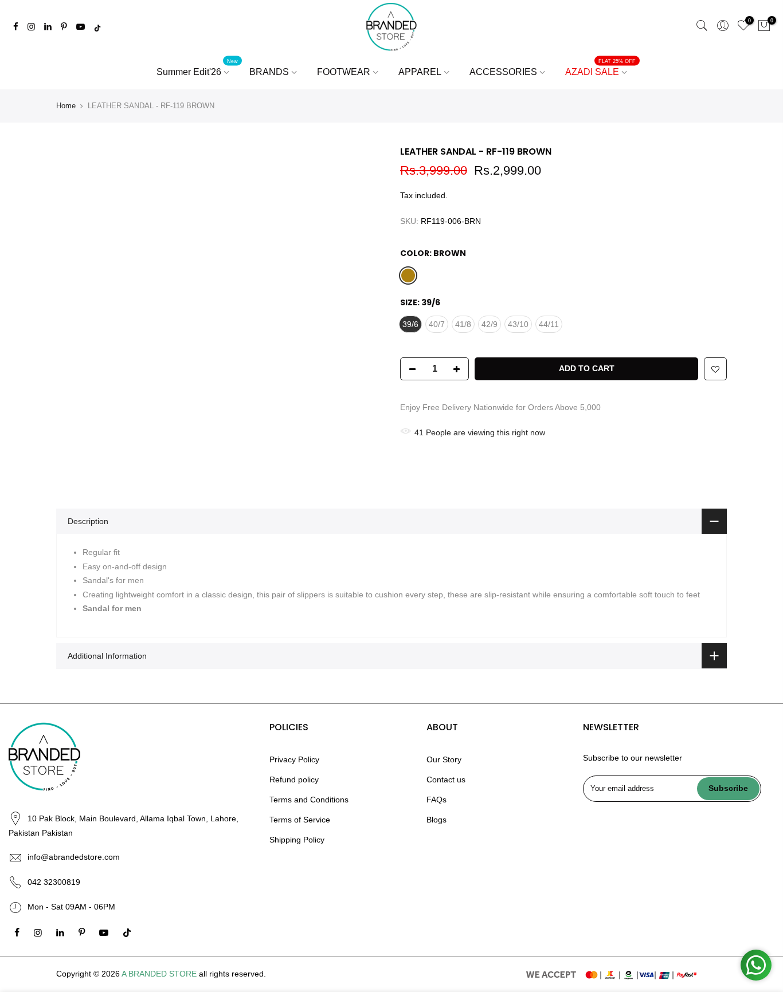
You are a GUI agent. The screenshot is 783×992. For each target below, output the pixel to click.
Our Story (443, 759)
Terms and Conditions (309, 799)
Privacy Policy (294, 759)
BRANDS (269, 72)
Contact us (445, 779)
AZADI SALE (600, 67)
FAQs (436, 799)
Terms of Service (299, 819)
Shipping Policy (296, 839)
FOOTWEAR (343, 72)
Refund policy (294, 779)
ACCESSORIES (503, 72)
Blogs (436, 819)
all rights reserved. (232, 973)
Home (66, 105)
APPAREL (419, 72)
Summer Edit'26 (197, 67)
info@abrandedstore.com (74, 856)
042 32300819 (54, 882)
